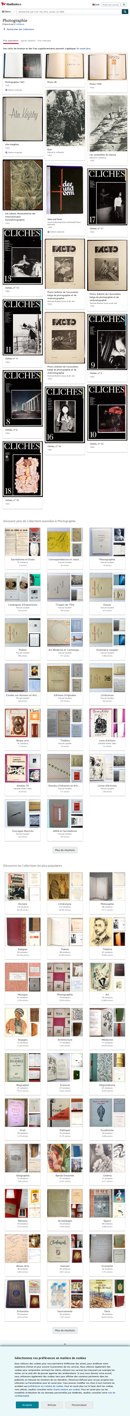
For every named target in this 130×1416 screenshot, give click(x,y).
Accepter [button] (27, 1404)
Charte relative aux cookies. (67, 1389)
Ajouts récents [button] (28, 40)
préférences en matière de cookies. (46, 1386)
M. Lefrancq (19, 24)
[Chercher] (125, 11)
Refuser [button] (52, 1404)
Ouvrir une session (110, 4)
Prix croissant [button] (44, 40)
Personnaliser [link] (79, 1404)
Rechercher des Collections (18, 29)
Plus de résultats (65, 850)
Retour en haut (65, 1346)
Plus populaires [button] (11, 40)
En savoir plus (84, 48)
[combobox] (69, 11)
